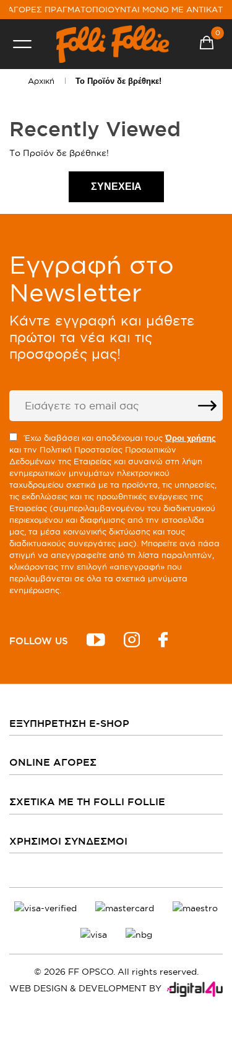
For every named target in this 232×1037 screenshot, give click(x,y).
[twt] (96, 641)
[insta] (132, 641)
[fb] (163, 641)
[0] (206, 44)
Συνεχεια (116, 186)
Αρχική (41, 80)
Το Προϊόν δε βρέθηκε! (118, 81)
